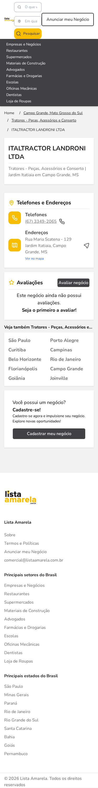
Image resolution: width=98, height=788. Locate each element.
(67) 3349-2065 (41, 221)
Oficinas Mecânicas (21, 88)
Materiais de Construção (25, 63)
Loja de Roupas (18, 101)
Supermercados (19, 56)
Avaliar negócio (73, 283)
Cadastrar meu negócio (49, 434)
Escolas (12, 82)
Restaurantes (17, 50)
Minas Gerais (16, 695)
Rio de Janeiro (17, 712)
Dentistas (14, 94)
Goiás (9, 745)
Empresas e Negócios (23, 44)
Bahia (9, 737)
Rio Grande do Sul (21, 720)
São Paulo (13, 686)
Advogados (15, 69)
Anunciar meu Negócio (68, 19)
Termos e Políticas (21, 543)
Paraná (10, 703)
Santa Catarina (18, 728)
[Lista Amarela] (9, 19)
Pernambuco (16, 754)
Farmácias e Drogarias (24, 75)
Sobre (9, 535)
